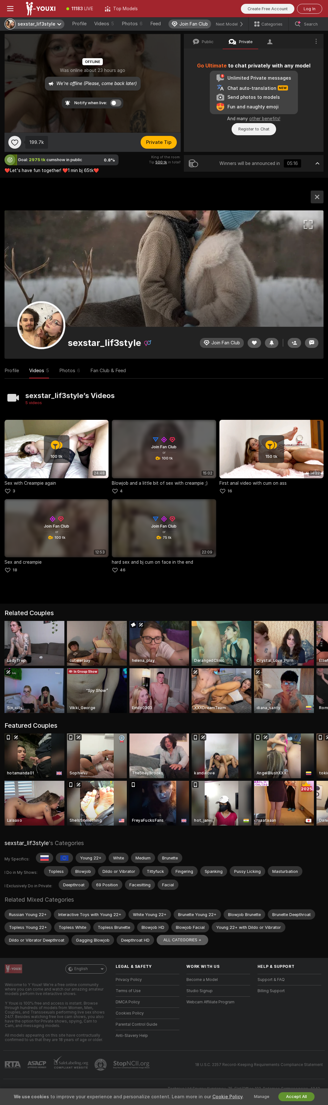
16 (229, 491)
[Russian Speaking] (44, 858)
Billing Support (271, 991)
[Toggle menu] (10, 8)
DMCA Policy (128, 1002)
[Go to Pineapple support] (101, 1065)
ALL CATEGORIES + (182, 939)
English (81, 969)
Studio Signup (199, 991)
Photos (132, 24)
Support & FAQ (271, 979)
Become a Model (202, 979)
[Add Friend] (294, 343)
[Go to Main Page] (40, 8)
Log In (310, 8)
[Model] (317, 197)
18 (14, 570)
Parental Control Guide (136, 1024)
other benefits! (264, 118)
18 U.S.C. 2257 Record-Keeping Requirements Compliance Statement (259, 1064)
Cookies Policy (130, 1013)
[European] (64, 858)
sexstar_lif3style (26, 843)
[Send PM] (311, 343)
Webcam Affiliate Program (210, 1002)
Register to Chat (253, 129)
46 (123, 570)
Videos (104, 24)
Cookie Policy (227, 1096)
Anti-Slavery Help (132, 1035)
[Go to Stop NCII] (132, 1065)
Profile (79, 24)
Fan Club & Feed (108, 370)
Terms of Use (128, 991)
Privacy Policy (129, 979)
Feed (155, 24)
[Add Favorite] (14, 142)
